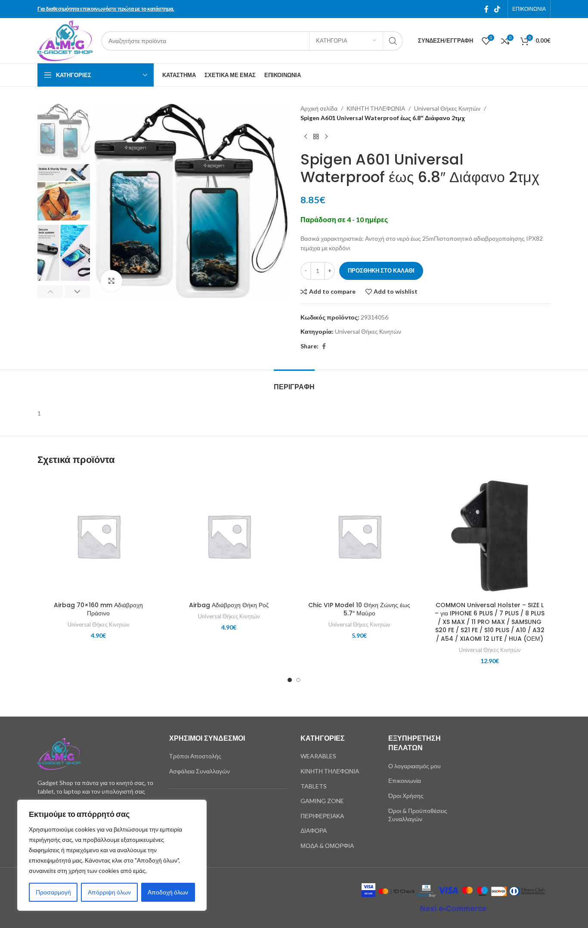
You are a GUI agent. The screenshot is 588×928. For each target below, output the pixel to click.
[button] (50, 291)
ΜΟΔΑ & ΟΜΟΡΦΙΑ (327, 845)
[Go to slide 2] (298, 680)
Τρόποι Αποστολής (195, 756)
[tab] (294, 382)
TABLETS (313, 786)
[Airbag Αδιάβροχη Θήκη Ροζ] (229, 536)
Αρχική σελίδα (318, 108)
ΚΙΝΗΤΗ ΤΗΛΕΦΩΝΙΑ (376, 108)
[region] (112, 855)
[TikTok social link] (497, 9)
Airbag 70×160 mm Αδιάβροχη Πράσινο (98, 609)
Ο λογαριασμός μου (414, 766)
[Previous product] (305, 137)
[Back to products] (316, 137)
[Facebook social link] (486, 9)
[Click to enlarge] (111, 281)
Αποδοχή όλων (168, 892)
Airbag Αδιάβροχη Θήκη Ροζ (229, 605)
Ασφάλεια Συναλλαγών (199, 771)
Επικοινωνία (404, 780)
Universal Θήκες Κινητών (447, 108)
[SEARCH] (393, 41)
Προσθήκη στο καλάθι (381, 270)
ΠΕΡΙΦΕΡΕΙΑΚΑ (322, 815)
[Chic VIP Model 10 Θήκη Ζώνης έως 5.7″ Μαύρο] (359, 536)
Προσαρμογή (53, 892)
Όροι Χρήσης (406, 795)
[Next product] (326, 137)
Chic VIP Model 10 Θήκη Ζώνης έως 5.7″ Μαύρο (359, 609)
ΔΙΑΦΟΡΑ (313, 830)
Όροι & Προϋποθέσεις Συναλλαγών (417, 815)
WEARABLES (318, 756)
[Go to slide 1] (290, 680)
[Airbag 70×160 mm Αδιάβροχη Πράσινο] (98, 536)
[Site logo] (65, 39)
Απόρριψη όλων (109, 892)
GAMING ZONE (322, 800)
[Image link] (58, 753)
